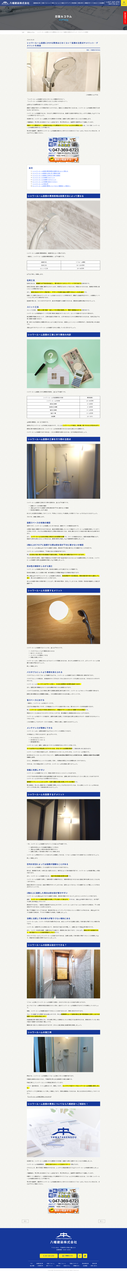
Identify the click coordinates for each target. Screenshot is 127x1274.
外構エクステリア (65, 3)
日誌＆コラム (30, 32)
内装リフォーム (46, 3)
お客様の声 (40, 1265)
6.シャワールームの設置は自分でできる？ (45, 182)
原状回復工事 (85, 1263)
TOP (23, 32)
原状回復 (74, 3)
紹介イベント (49, 1265)
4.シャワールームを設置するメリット (44, 177)
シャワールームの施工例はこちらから (39, 1097)
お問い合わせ (94, 1265)
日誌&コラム (67, 1265)
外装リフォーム (55, 3)
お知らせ (95, 3)
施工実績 (32, 1265)
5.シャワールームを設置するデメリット (44, 179)
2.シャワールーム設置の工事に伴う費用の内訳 (46, 173)
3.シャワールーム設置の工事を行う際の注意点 (46, 175)
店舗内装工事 (36, 3)
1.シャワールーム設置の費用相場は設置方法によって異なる (50, 171)
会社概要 (101, 3)
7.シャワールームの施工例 (40, 184)
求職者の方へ (88, 3)
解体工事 (80, 3)
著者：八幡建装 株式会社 (93, 50)
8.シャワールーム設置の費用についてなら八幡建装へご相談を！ (52, 186)
